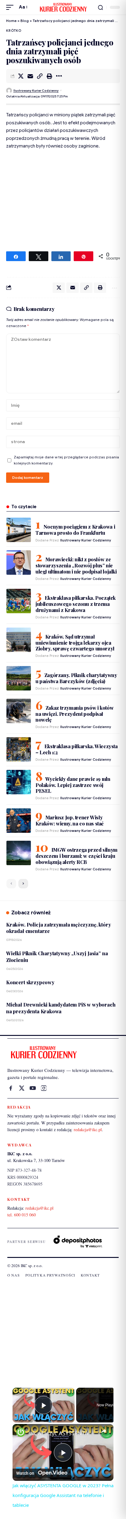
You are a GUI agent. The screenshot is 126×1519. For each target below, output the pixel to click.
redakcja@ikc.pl (88, 1129)
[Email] (30, 76)
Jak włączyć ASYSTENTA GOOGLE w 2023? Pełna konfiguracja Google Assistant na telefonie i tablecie (63, 1433)
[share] (103, 1431)
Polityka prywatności (50, 1275)
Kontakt (90, 1275)
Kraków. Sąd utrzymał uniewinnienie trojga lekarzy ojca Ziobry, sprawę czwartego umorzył (74, 642)
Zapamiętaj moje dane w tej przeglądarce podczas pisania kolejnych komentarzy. (66, 460)
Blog (24, 20)
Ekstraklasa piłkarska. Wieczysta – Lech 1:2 (76, 749)
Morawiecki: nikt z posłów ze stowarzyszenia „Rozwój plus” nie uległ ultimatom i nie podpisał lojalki (76, 565)
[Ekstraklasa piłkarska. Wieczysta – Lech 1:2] (18, 749)
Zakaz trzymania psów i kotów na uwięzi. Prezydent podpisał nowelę (74, 714)
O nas (13, 1275)
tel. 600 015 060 (21, 1215)
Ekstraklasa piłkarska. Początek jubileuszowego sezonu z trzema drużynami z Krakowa (75, 604)
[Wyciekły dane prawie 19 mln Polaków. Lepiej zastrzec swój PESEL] (18, 782)
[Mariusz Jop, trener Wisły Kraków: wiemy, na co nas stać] (18, 820)
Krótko (13, 30)
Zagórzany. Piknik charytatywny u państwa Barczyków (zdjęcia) (76, 678)
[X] (21, 1088)
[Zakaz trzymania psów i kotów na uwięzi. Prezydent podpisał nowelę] (18, 711)
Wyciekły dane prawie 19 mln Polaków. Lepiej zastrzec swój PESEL (72, 785)
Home (11, 20)
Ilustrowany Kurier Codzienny (36, 91)
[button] (11, 7)
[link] (20, 1432)
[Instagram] (43, 1088)
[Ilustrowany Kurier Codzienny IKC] (63, 7)
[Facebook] (10, 1088)
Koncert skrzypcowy (30, 982)
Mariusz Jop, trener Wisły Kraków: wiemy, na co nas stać (69, 820)
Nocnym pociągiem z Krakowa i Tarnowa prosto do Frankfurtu (75, 529)
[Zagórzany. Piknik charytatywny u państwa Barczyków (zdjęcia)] (18, 678)
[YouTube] (32, 1088)
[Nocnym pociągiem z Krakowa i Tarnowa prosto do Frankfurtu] (18, 530)
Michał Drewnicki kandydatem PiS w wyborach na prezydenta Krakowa (61, 1007)
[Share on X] (21, 76)
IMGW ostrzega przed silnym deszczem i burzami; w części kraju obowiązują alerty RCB (76, 856)
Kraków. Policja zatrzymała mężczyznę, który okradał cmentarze (58, 927)
